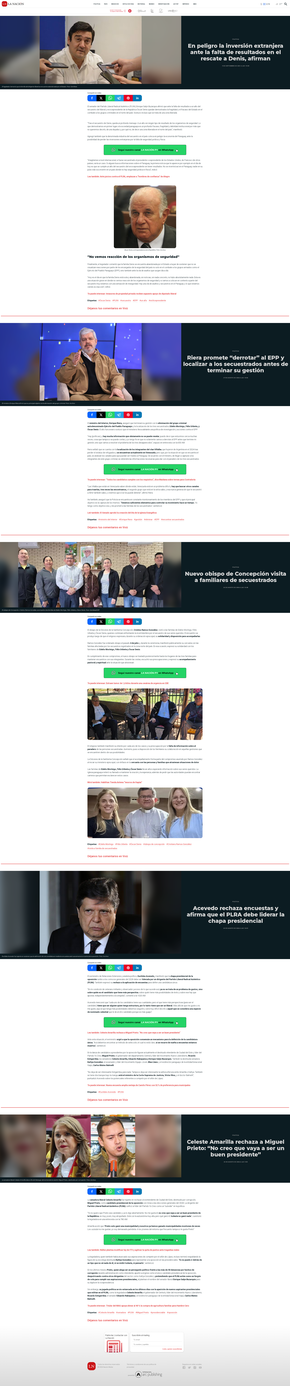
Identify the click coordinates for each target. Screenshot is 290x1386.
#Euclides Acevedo (107, 1092)
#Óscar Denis (104, 300)
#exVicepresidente (157, 300)
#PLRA (115, 300)
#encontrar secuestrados (172, 519)
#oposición (172, 1312)
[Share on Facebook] (92, 98)
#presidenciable (158, 1312)
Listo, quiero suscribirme (172, 1349)
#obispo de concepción (154, 844)
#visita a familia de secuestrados (102, 848)
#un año (143, 300)
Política (235, 39)
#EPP (135, 300)
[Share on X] (101, 98)
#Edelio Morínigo (105, 844)
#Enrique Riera (125, 519)
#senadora (121, 1312)
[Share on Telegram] (119, 98)
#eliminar (148, 519)
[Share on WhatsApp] (110, 98)
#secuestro (125, 300)
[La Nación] (13, 4)
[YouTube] (200, 1367)
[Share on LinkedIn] (137, 98)
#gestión (138, 519)
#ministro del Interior (107, 519)
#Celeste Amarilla (106, 1312)
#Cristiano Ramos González (179, 844)
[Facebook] (184, 1367)
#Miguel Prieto (142, 1312)
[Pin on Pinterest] (128, 98)
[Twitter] (189, 1367)
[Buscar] (285, 4)
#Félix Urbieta (121, 844)
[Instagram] (195, 1367)
